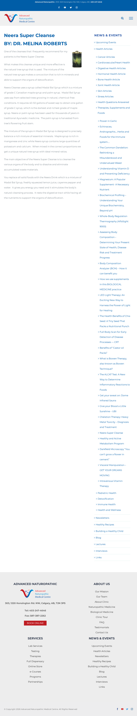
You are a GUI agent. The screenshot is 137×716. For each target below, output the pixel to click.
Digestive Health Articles (112, 68)
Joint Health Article (109, 85)
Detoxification (106, 498)
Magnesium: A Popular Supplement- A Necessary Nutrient (114, 184)
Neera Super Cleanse (111, 433)
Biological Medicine (101, 612)
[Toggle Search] (122, 18)
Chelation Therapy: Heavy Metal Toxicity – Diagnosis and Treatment (114, 422)
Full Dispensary (35, 661)
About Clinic (102, 601)
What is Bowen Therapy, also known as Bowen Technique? (113, 363)
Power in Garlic (108, 121)
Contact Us (102, 632)
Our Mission (102, 591)
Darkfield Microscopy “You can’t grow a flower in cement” (115, 454)
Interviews (101, 551)
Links (99, 557)
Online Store (35, 666)
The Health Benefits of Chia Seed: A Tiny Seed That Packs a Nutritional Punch (115, 321)
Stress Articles (105, 96)
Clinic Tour (102, 617)
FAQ (101, 622)
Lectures (100, 544)
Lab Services (35, 646)
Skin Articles (105, 91)
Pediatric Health (107, 493)
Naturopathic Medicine (102, 607)
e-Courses (35, 671)
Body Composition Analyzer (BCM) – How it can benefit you (113, 268)
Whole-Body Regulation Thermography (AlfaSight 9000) (114, 221)
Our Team (101, 596)
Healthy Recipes (105, 524)
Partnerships (35, 681)
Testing (35, 651)
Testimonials (102, 627)
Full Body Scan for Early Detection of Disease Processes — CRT (113, 337)
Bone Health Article (109, 79)
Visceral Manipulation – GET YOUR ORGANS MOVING (113, 470)
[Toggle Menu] (131, 18)
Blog (98, 537)
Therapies (35, 656)
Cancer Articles (106, 57)
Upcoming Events (106, 42)
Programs (35, 676)
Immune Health (107, 504)
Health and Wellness (109, 510)
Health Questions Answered (113, 102)
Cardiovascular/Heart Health (114, 62)
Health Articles (104, 49)
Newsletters (102, 518)
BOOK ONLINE (35, 623)
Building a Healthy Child (109, 531)
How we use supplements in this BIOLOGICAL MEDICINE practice (114, 284)
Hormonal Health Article (111, 74)
